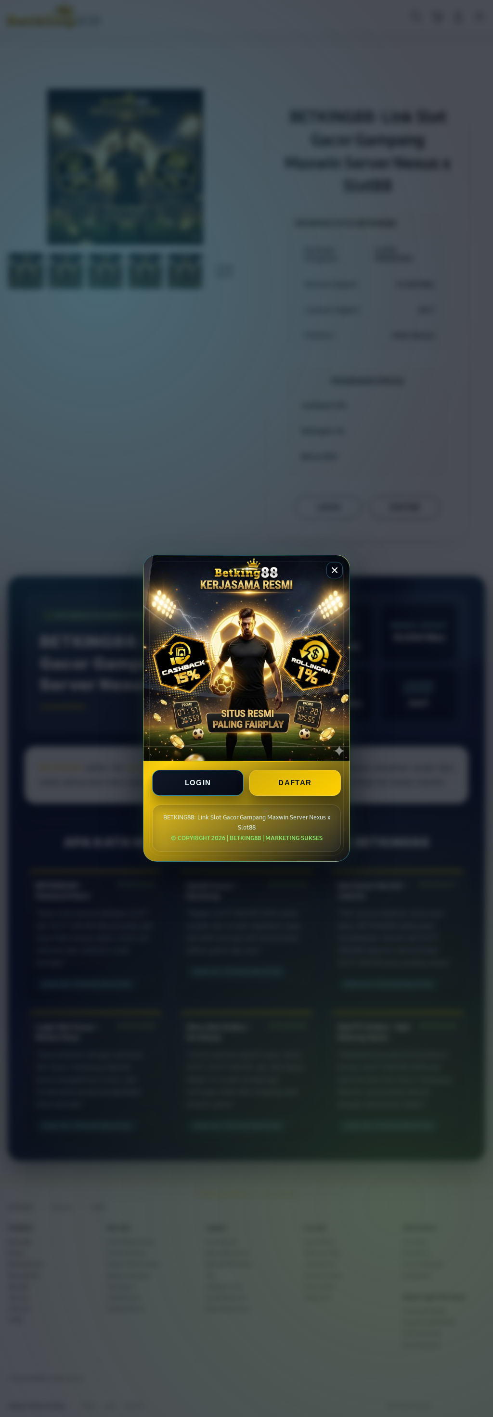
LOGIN (198, 783)
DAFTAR (294, 783)
